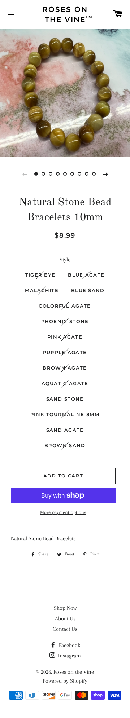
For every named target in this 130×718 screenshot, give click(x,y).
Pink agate (64, 337)
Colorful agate (65, 306)
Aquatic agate (65, 383)
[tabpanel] (65, 92)
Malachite (41, 290)
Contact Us (65, 629)
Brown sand (65, 445)
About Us (65, 618)
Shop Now (65, 608)
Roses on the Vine (73, 672)
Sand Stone (65, 399)
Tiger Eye (40, 275)
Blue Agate (86, 275)
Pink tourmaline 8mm (64, 414)
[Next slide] (105, 174)
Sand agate (65, 430)
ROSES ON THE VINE (67, 14)
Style (65, 259)
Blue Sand (88, 290)
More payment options (63, 512)
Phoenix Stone (65, 321)
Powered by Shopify (65, 681)
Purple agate (65, 352)
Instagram (69, 655)
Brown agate (65, 368)
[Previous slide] (24, 174)
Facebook (68, 645)
